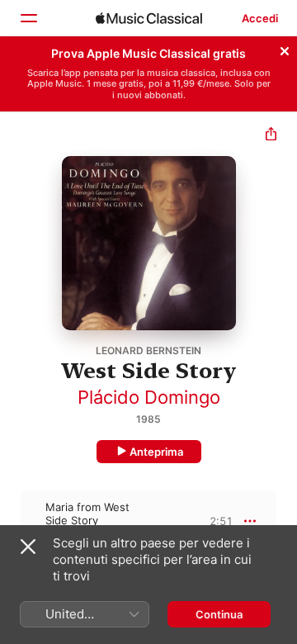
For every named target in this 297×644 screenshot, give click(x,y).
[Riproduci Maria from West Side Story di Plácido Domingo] (10, 521)
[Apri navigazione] (28, 18)
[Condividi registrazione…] (271, 136)
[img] (149, 18)
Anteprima (156, 451)
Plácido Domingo (149, 397)
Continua (219, 614)
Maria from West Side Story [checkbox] (87, 513)
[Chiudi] (284, 48)
